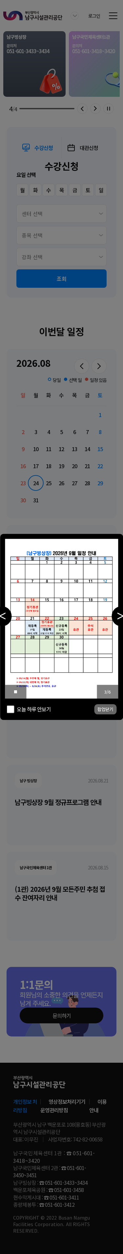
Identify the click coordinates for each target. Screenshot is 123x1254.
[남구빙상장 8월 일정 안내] (61, 619)
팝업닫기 (105, 709)
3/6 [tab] (107, 692)
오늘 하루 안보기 (34, 709)
